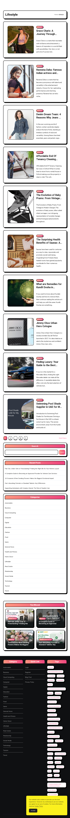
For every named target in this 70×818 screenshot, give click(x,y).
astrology (51, 680)
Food (6, 537)
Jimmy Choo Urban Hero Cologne (46, 324)
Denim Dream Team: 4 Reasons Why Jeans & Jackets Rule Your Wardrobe (48, 119)
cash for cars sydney (54, 706)
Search (35, 446)
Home (56, 14)
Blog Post (28, 677)
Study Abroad (52, 790)
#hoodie (50, 667)
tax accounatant (52, 794)
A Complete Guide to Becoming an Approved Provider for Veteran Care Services (31, 474)
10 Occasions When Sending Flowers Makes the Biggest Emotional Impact (29, 478)
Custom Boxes (52, 715)
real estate (60, 766)
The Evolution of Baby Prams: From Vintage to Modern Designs (48, 198)
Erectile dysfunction (53, 736)
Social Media (9, 576)
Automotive (60, 680)
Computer (8, 518)
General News (9, 547)
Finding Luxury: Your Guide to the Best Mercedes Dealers (47, 365)
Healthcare (58, 758)
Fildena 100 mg (52, 745)
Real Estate (9, 566)
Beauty (50, 684)
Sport (49, 775)
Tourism (7, 586)
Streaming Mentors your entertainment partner (54, 785)
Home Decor (9, 557)
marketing (51, 766)
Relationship (9, 571)
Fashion (7, 532)
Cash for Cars (52, 702)
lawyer (50, 762)
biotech (50, 693)
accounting (51, 676)
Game (7, 542)
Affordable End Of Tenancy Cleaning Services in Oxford (46, 159)
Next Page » (63, 438)
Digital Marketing (52, 723)
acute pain (60, 676)
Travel (7, 591)
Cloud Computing (10, 513)
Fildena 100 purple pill (54, 749)
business (58, 693)
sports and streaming (54, 779)
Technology (8, 581)
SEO (49, 771)
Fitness (50, 754)
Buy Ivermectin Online (54, 697)
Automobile (8, 503)
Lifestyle (39, 27)
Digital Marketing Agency (55, 728)
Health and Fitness (11, 552)
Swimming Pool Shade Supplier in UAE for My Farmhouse (48, 407)
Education (8, 527)
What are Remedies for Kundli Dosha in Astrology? (49, 287)
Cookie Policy (39, 806)
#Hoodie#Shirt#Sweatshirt (55, 671)
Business (8, 508)
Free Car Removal (60, 754)
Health (50, 758)
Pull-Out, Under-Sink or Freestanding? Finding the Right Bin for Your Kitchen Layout (32, 469)
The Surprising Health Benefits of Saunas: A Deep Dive (48, 243)
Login (27, 667)
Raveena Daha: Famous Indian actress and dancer (49, 73)
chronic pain (51, 710)
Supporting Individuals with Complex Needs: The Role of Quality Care (27, 488)
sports (57, 775)
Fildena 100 (59, 741)
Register (28, 672)
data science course (53, 719)
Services (56, 771)
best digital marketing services (56, 689)
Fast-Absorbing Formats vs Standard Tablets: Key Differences (25, 483)
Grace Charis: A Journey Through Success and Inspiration (45, 35)
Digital (7, 523)
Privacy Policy (29, 682)
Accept (33, 810)
